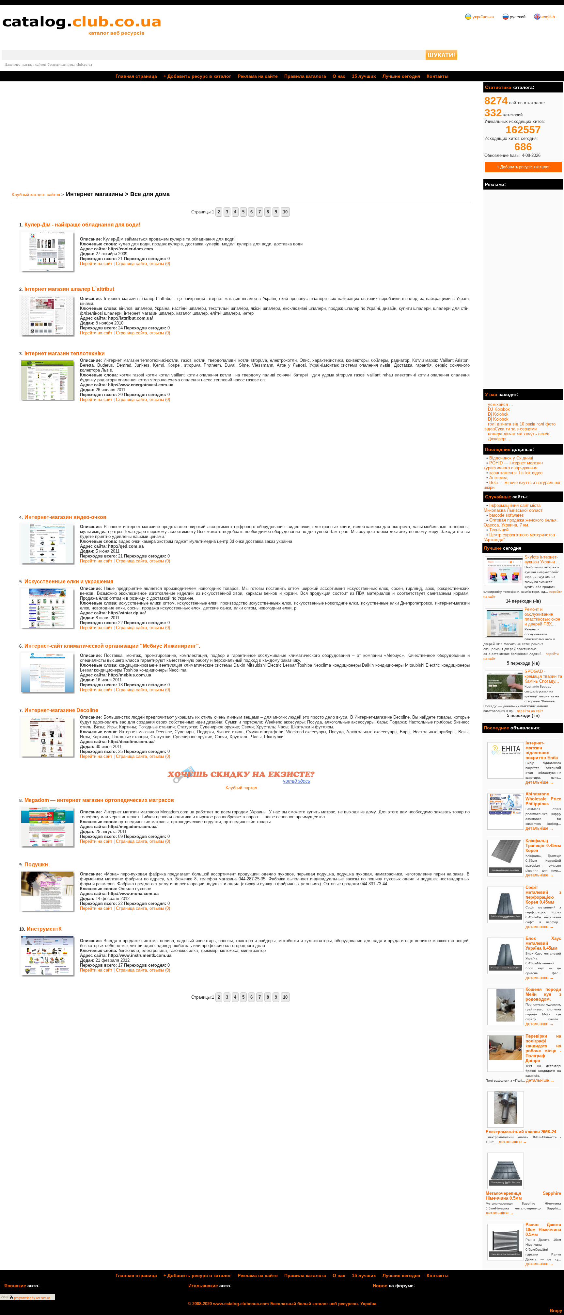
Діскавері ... (499, 438)
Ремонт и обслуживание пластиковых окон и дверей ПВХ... (542, 616)
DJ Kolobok (499, 409)
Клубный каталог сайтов (36, 194)
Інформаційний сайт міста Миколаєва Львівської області (513, 508)
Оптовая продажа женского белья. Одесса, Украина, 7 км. (521, 522)
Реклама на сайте (258, 76)
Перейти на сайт (96, 263)
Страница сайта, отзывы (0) (143, 263)
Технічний (499, 529)
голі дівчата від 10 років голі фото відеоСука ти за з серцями (520, 426)
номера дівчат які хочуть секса (518, 433)
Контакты (437, 76)
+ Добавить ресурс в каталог (523, 167)
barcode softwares (506, 515)
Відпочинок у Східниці (511, 458)
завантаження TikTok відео (515, 472)
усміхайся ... (500, 404)
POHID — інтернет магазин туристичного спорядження (513, 465)
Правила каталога (305, 76)
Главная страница (136, 76)
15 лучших (364, 76)
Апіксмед (498, 477)
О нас (339, 76)
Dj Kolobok (498, 414)
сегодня (401, 76)
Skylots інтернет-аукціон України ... (542, 559)
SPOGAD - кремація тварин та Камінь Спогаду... (543, 676)
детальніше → (539, 782)
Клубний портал (241, 787)
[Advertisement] (205, 136)
